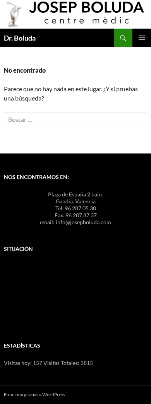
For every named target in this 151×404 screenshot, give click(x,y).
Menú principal (141, 38)
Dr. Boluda (20, 38)
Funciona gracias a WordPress (34, 394)
